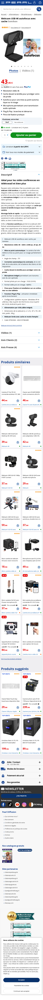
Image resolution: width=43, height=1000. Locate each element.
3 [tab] (18, 66)
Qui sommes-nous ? (11, 816)
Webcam (25, 488)
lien (8, 956)
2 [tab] (15, 66)
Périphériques (26, 14)
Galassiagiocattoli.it (11, 888)
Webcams (37, 14)
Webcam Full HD (7, 488)
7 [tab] (31, 66)
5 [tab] (25, 66)
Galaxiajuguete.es (10, 884)
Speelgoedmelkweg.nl (12, 891)
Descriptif (6, 174)
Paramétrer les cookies (21, 985)
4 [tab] (21, 66)
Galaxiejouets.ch (10, 875)
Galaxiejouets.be (10, 894)
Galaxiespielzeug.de (11, 872)
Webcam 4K (5, 446)
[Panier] (40, 2)
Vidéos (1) (28, 70)
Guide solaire (9, 838)
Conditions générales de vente (15, 823)
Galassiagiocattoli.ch (11, 881)
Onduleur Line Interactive (10, 753)
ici (8, 973)
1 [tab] (11, 66)
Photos (13, 70)
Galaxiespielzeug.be (11, 897)
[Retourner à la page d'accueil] (19, 3)
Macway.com (9, 903)
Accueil (4, 14)
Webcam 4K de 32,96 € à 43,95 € (11, 325)
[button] (21, 147)
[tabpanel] (21, 46)
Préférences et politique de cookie (16, 829)
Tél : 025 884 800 (13, 764)
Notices (7, 835)
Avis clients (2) (9, 340)
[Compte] (34, 2)
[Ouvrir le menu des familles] (3, 2)
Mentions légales (10, 826)
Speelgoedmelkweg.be (12, 900)
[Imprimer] (7, 158)
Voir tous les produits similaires (11, 659)
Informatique (13, 14)
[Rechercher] (39, 9)
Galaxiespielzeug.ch (11, 878)
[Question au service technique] (10, 158)
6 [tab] (28, 66)
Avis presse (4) (9, 347)
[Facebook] (3, 158)
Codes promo (9, 832)
